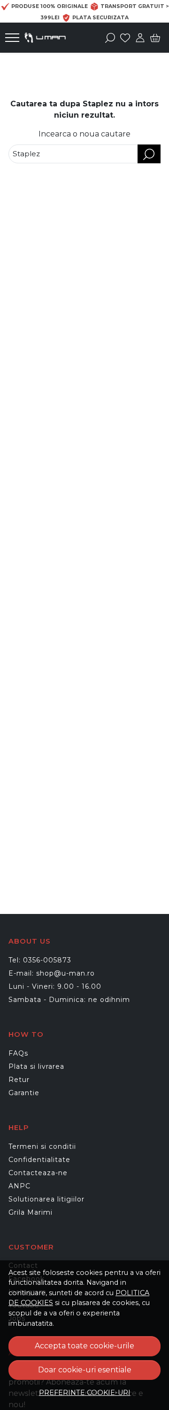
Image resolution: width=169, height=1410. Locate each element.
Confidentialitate (39, 1159)
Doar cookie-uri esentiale (84, 1369)
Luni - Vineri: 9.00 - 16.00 (54, 986)
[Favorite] (125, 37)
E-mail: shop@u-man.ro (51, 973)
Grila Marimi (30, 1212)
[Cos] (155, 37)
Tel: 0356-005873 (39, 960)
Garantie (23, 1093)
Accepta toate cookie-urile (84, 1345)
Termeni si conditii (42, 1146)
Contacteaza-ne (38, 1173)
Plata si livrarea (36, 1066)
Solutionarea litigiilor (46, 1199)
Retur (19, 1079)
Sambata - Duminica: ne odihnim (69, 999)
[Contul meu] (140, 37)
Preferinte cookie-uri (85, 1392)
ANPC (19, 1186)
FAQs (18, 1053)
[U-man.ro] (47, 38)
